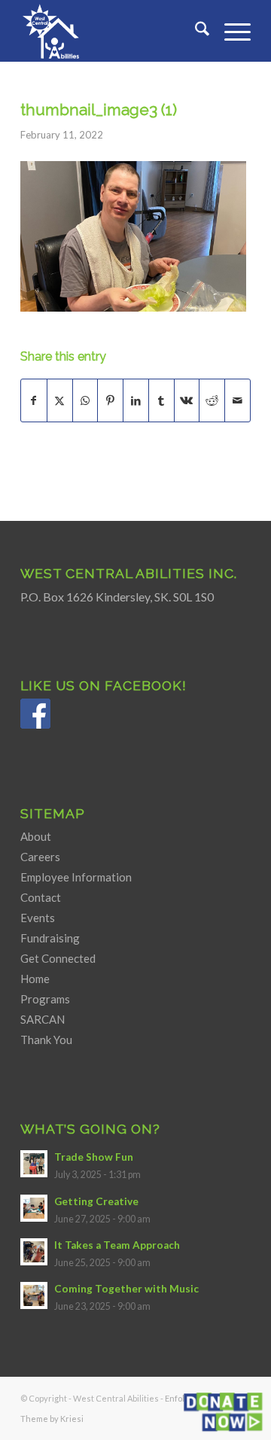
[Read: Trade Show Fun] (33, 1163)
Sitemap (52, 813)
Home (35, 978)
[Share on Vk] (187, 400)
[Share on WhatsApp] (85, 400)
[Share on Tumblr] (161, 400)
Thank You (46, 1039)
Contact (40, 897)
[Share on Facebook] (34, 400)
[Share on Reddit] (211, 400)
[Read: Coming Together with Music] (33, 1295)
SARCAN (42, 1019)
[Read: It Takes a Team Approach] (33, 1251)
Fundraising (50, 938)
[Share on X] (59, 400)
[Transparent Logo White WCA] (112, 31)
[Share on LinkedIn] (135, 400)
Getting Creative (96, 1201)
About (35, 836)
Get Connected (58, 958)
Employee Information (76, 877)
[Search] (194, 31)
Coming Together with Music (126, 1289)
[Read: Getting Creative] (33, 1208)
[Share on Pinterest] (110, 400)
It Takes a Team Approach (117, 1245)
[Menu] (230, 31)
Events (37, 917)
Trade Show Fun (93, 1157)
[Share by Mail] (237, 400)
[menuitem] (194, 31)
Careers (40, 856)
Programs (45, 999)
